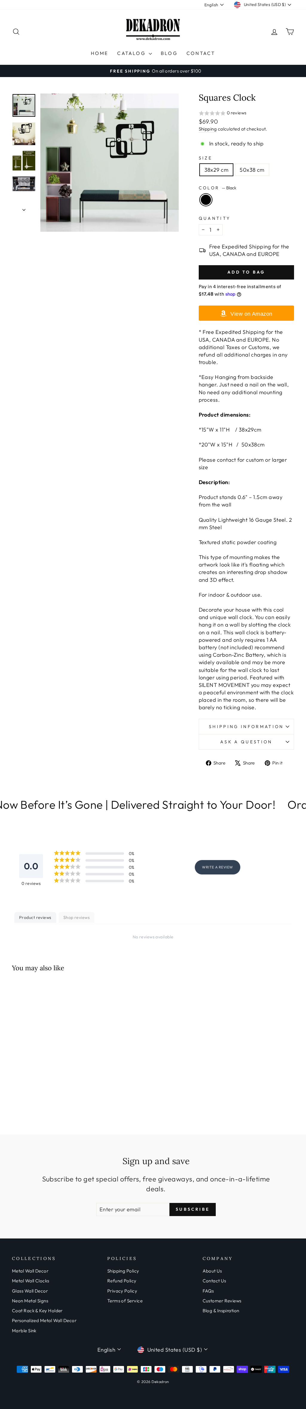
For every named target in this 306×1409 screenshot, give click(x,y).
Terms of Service (125, 1301)
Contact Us (214, 1281)
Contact (200, 53)
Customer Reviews (222, 1301)
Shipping (208, 129)
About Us (212, 1271)
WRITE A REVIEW (217, 867)
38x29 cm (216, 169)
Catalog (132, 53)
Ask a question (246, 742)
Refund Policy (122, 1281)
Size (205, 158)
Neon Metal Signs (30, 1301)
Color (217, 188)
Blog (169, 53)
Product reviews (35, 917)
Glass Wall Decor (30, 1291)
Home (99, 53)
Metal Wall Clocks (30, 1281)
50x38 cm (252, 169)
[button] (246, 113)
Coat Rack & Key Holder (37, 1310)
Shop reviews (76, 917)
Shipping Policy (123, 1271)
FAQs (208, 1291)
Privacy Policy (122, 1291)
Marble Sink (24, 1330)
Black (206, 200)
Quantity (215, 218)
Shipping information (246, 726)
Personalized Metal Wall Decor (44, 1320)
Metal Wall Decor (30, 1271)
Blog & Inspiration (221, 1310)
